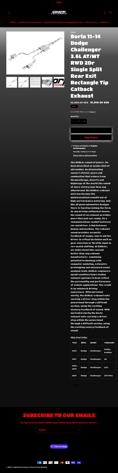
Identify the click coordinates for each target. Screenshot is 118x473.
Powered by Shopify (38, 467)
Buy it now (91, 137)
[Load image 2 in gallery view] (23, 82)
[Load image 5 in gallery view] (59, 82)
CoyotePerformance (21, 467)
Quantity (75, 116)
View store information (85, 155)
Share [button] (77, 385)
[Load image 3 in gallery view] (35, 82)
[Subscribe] (79, 430)
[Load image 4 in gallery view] (47, 82)
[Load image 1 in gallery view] (11, 82)
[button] (9, 12)
